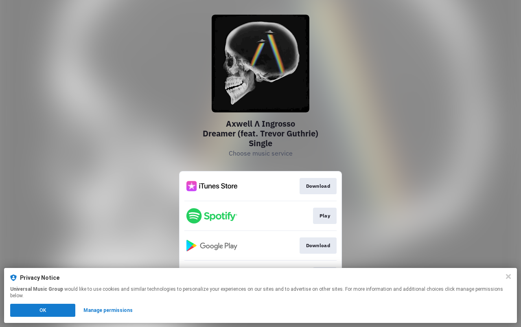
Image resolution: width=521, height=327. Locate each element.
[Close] (508, 276)
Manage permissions (108, 310)
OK (42, 310)
